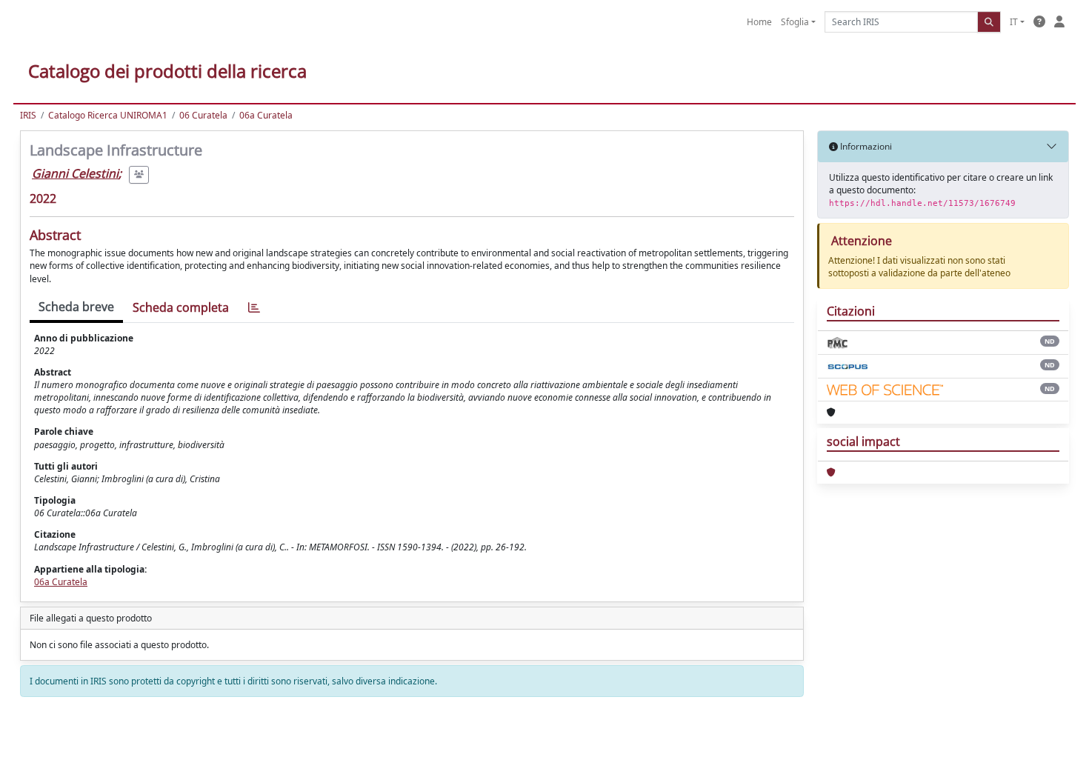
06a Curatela (266, 115)
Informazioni (865, 146)
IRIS (28, 115)
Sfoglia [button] (795, 22)
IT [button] (1014, 22)
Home (759, 22)
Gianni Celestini (75, 173)
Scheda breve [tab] (76, 307)
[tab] (254, 307)
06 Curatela (203, 115)
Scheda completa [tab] (181, 307)
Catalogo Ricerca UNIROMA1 (107, 115)
